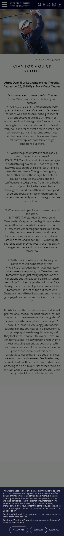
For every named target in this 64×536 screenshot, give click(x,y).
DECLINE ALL (54, 530)
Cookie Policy (9, 511)
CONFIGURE (38, 530)
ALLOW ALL (18, 529)
